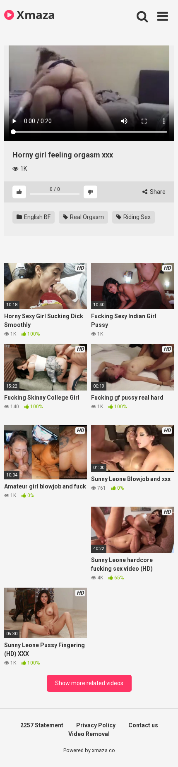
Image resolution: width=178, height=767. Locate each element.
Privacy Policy (95, 725)
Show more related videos (89, 683)
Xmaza (34, 14)
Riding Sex (136, 217)
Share (157, 191)
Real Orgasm (86, 217)
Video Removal (89, 734)
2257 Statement (41, 725)
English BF (37, 217)
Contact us (143, 725)
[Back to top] (163, 750)
